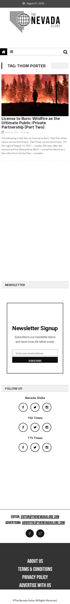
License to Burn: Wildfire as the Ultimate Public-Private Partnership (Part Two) (30, 122)
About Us (35, 561)
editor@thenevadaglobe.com (40, 517)
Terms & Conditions (35, 569)
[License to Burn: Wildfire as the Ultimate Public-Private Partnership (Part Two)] (35, 95)
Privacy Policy (35, 577)
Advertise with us (35, 585)
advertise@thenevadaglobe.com (43, 523)
